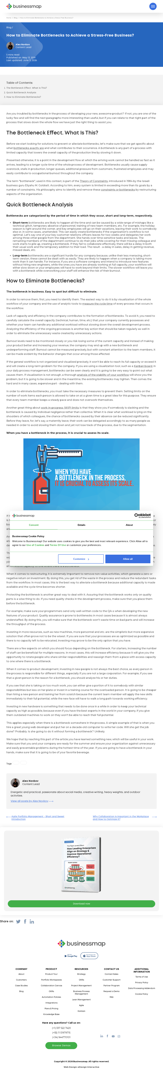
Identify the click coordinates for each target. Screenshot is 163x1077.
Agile (81, 1005)
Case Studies (21, 986)
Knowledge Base (51, 1014)
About (21, 974)
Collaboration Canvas (51, 986)
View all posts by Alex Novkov (29, 801)
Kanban (81, 1011)
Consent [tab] (34, 524)
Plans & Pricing (51, 1009)
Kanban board (143, 366)
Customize (79, 559)
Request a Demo (111, 991)
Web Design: (81, 1067)
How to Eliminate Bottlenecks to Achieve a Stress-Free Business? (46, 18)
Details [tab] (81, 524)
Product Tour (51, 974)
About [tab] (129, 524)
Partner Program (111, 986)
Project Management (81, 986)
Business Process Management (81, 993)
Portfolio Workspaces (51, 980)
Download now (81, 904)
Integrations (51, 1003)
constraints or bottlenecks (118, 189)
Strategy (81, 974)
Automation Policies (51, 997)
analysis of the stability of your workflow (103, 374)
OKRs (51, 991)
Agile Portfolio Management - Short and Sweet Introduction (37, 818)
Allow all (128, 559)
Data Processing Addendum (141, 988)
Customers (21, 980)
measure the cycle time (97, 303)
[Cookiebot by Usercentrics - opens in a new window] (137, 515)
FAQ (111, 997)
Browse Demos (61, 1046)
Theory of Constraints (94, 181)
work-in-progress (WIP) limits (60, 407)
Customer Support (111, 980)
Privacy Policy (141, 983)
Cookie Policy (141, 994)
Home (8, 18)
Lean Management (81, 1000)
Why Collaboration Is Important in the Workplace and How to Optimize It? (121, 818)
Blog (16, 18)
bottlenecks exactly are (29, 148)
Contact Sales (111, 974)
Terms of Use (141, 977)
